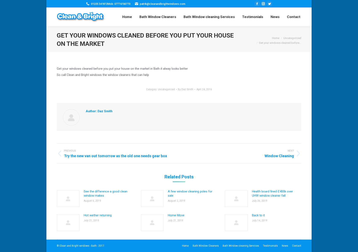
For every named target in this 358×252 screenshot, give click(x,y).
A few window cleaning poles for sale (190, 193)
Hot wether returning (98, 215)
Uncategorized (166, 89)
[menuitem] (127, 16)
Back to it (258, 215)
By (185, 89)
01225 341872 (99, 3)
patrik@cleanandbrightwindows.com (162, 3)
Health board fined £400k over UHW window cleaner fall (272, 193)
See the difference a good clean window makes (105, 193)
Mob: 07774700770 (119, 3)
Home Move (176, 215)
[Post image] (68, 198)
